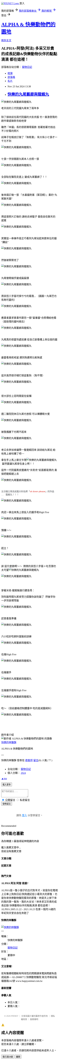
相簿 (10, 73)
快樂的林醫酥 (8, 742)
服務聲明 (34, 1019)
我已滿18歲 (8, 1057)
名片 (10, 81)
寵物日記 (27, 67)
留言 (35, 760)
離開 (18, 1057)
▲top (4, 778)
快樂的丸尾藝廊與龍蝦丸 (28, 94)
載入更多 (7, 784)
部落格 (11, 77)
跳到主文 (6, 40)
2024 (23, 773)
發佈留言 (7, 804)
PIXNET (14, 1016)
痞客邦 (29, 760)
